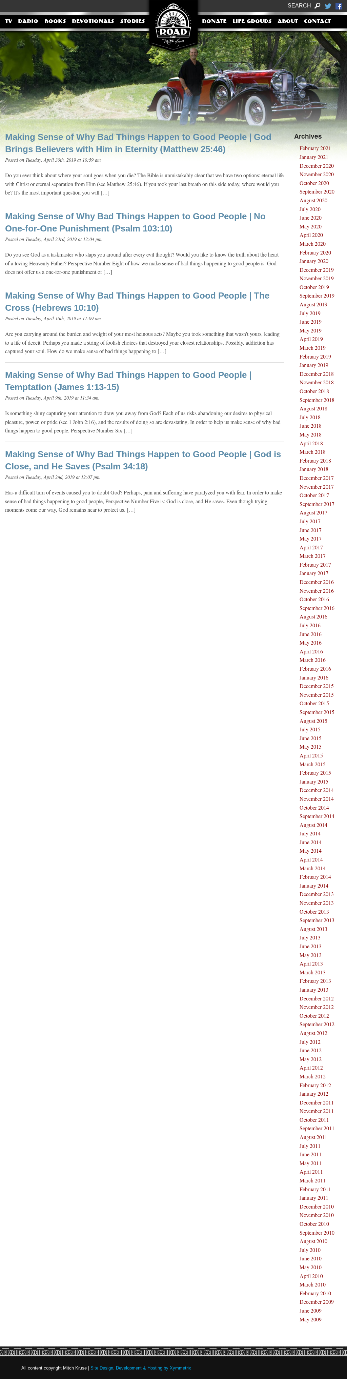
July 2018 (310, 417)
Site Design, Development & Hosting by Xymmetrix (140, 1368)
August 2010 (313, 1240)
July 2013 (310, 937)
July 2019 (310, 313)
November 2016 (317, 590)
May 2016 (311, 642)
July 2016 (310, 625)
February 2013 (315, 980)
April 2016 (311, 651)
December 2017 (317, 477)
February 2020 (315, 252)
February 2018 (315, 460)
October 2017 (314, 495)
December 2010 (317, 1206)
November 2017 (317, 486)
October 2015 (314, 703)
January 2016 (314, 677)
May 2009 (311, 1319)
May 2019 (311, 330)
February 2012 (315, 1085)
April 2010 (311, 1275)
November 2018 (317, 382)
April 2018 (311, 443)
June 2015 (311, 738)
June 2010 (311, 1258)
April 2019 (311, 338)
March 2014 (313, 868)
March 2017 (313, 555)
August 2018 (313, 408)
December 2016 (317, 581)
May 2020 (311, 226)
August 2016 (313, 616)
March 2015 (313, 764)
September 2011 (317, 1128)
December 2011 (317, 1102)
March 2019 (313, 347)
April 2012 (311, 1067)
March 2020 (313, 243)
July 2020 (310, 208)
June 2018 (311, 425)
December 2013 (317, 893)
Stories (132, 21)
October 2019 (314, 286)
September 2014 (317, 815)
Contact (317, 21)
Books (55, 21)
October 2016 (314, 599)
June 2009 (311, 1310)
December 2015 (317, 685)
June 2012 (311, 1050)
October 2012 (314, 1015)
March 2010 (313, 1284)
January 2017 (314, 572)
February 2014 (315, 876)
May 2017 (311, 538)
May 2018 (311, 434)
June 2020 (311, 217)
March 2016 (313, 659)
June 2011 (311, 1154)
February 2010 (315, 1293)
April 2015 (311, 755)
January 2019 (314, 364)
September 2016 (317, 607)
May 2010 (311, 1267)
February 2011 (315, 1189)
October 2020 (314, 182)
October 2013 (314, 911)
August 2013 (313, 928)
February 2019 (315, 356)
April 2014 (311, 859)
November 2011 (317, 1110)
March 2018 (313, 451)
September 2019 (317, 295)
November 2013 (317, 902)
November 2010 (317, 1214)
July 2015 (310, 729)
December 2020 (317, 165)
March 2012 (313, 1076)
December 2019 (317, 269)
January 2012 (314, 1093)
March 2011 (313, 1180)
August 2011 (313, 1136)
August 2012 (313, 1032)
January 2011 (314, 1197)
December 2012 (317, 998)
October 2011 (314, 1119)
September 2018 (317, 399)
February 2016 (315, 668)
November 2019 (317, 278)
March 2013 (313, 972)
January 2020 (314, 260)
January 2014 (314, 885)
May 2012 (311, 1058)
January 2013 (314, 989)
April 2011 (311, 1171)
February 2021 (315, 147)
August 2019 (313, 304)
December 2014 (317, 789)
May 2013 (311, 954)
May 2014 (311, 850)
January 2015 (314, 781)
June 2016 (311, 633)
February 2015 (315, 772)
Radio (28, 21)
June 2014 (311, 842)
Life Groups (252, 21)
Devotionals (93, 21)
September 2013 (317, 920)
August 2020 (313, 200)
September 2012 (317, 1024)
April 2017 (311, 547)
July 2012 (310, 1041)
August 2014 (313, 824)
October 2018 (314, 390)
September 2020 (317, 191)
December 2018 (317, 373)
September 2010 (317, 1232)
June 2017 (311, 529)
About (288, 21)
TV (8, 21)
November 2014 (317, 798)
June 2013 (311, 946)
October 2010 (314, 1223)
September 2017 (317, 503)
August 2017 (313, 512)
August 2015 (313, 720)
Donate (214, 21)
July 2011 (310, 1145)
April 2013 (311, 963)
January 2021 (314, 156)
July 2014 (310, 833)
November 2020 (317, 174)
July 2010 (310, 1249)
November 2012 (317, 1006)
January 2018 (314, 468)
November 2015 (317, 694)
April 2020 (311, 234)
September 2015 (317, 711)
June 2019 (311, 321)
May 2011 (311, 1163)
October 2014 (314, 807)
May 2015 (311, 746)
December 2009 (317, 1301)
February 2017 (315, 564)
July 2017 (310, 521)
